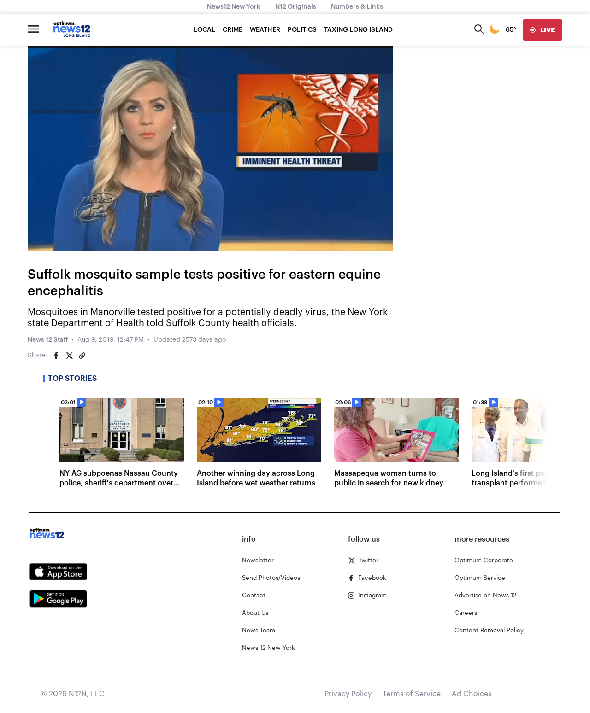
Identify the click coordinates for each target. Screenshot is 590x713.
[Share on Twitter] (69, 355)
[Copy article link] (82, 355)
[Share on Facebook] (56, 355)
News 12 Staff (48, 340)
